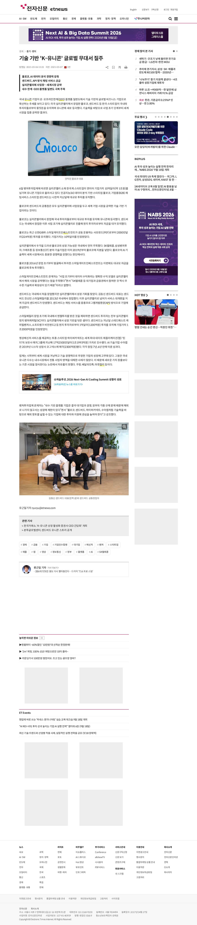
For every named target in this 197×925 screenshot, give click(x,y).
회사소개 (35, 908)
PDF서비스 (100, 867)
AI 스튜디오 (81, 857)
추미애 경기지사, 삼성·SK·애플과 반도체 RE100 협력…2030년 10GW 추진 (157, 71)
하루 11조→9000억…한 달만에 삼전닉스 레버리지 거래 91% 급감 (158, 91)
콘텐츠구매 (120, 862)
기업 (46, 544)
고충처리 (140, 877)
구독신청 (154, 9)
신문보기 (145, 9)
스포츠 (42, 877)
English (133, 9)
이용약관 (140, 867)
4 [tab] (165, 117)
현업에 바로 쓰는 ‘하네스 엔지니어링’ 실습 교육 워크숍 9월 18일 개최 (53, 719)
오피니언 (124, 18)
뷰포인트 (80, 867)
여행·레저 (62, 872)
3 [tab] (162, 117)
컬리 (102, 364)
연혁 (166, 862)
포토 (59, 857)
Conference (100, 852)
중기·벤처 (31, 51)
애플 (25, 551)
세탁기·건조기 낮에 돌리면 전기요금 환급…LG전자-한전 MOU (157, 60)
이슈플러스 (81, 852)
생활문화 (61, 867)
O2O (61, 99)
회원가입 (174, 9)
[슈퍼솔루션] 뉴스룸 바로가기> (68, 384)
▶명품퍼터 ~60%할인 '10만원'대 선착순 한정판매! (44, 644)
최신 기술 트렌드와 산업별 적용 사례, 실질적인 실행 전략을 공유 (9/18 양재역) (57, 733)
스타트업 (114, 544)
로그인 (166, 9)
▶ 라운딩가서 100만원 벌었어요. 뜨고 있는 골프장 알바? (47, 658)
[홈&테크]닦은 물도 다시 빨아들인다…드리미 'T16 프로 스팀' (64, 571)
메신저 (89, 544)
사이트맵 (115, 898)
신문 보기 (119, 857)
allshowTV (100, 857)
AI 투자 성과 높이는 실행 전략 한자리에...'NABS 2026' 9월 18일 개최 (154, 168)
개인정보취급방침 (144, 872)
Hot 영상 (80, 862)
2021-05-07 (60, 67)
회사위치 (168, 872)
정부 (69, 551)
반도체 (33, 18)
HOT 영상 (141, 295)
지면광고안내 (142, 852)
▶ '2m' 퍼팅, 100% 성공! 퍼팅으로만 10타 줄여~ (43, 651)
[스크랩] (113, 67)
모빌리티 (54, 18)
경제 (73, 18)
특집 (41, 882)
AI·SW (22, 18)
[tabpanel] (156, 81)
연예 (59, 852)
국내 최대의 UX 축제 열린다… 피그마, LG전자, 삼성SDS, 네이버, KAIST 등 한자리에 (156, 180)
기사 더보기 (52, 568)
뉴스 (21, 847)
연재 (41, 887)
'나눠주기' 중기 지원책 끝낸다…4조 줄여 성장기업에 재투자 (158, 81)
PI (108, 302)
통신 (65, 18)
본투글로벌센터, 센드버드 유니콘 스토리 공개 (48, 530)
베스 (65, 232)
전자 (43, 18)
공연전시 (61, 862)
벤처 (101, 544)
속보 (21, 852)
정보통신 (56, 551)
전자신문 (168, 852)
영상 (44, 551)
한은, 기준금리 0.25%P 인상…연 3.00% (156, 102)
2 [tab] (177, 51)
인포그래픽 (81, 872)
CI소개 (167, 867)
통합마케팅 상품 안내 (145, 862)
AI (92, 551)
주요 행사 (141, 117)
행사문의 (140, 857)
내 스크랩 (119, 873)
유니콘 (28, 99)
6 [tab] (171, 117)
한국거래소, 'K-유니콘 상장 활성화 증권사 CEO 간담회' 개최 (55, 525)
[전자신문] (44, 7)
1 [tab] (174, 51)
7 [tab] (174, 117)
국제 (41, 867)
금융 (35, 544)
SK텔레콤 (103, 551)
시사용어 (99, 862)
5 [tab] (168, 117)
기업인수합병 (61, 544)
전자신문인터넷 (171, 857)
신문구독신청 (121, 852)
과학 (99, 18)
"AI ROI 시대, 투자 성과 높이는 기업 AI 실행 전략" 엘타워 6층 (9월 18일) (54, 726)
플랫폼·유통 (86, 18)
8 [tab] (177, 117)
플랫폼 (81, 551)
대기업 (77, 544)
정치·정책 (110, 18)
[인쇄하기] (125, 67)
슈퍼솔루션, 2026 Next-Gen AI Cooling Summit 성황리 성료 (88, 379)
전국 (41, 872)
